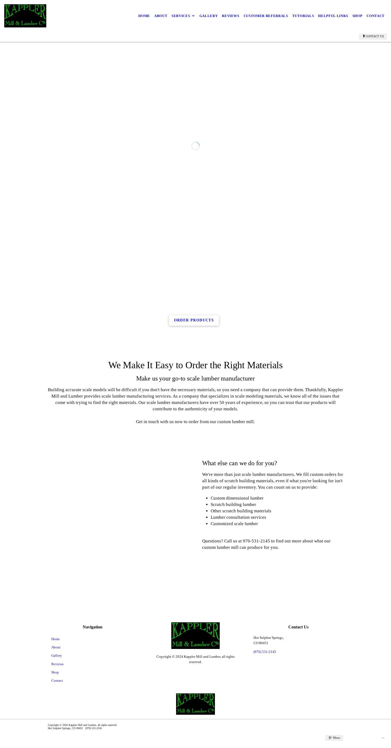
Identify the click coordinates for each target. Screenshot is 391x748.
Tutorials (303, 16)
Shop (357, 16)
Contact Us (375, 36)
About (160, 16)
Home (144, 16)
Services (181, 16)
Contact (376, 16)
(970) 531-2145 (264, 734)
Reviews (230, 16)
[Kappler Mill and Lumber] (25, 15)
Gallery (208, 16)
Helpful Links (333, 16)
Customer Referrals (266, 16)
